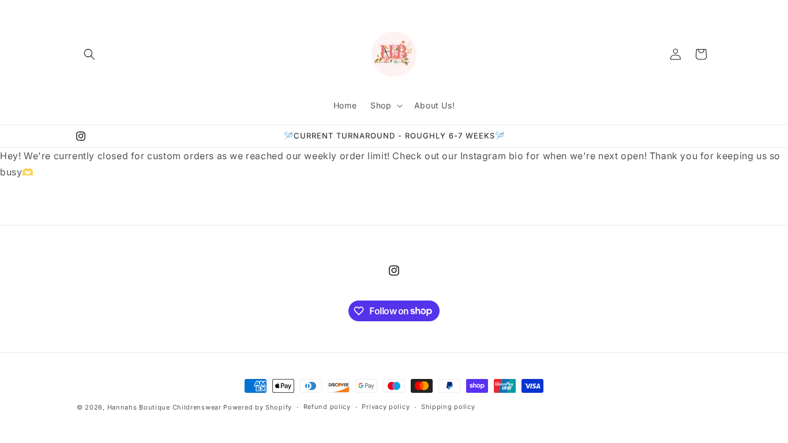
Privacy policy (386, 407)
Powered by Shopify (257, 407)
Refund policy (327, 407)
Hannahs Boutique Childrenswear (164, 407)
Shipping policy (448, 407)
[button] (89, 54)
